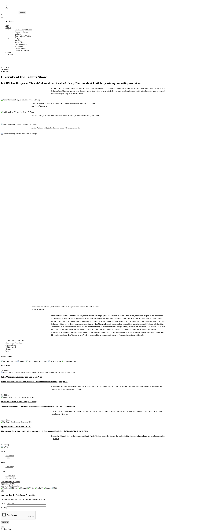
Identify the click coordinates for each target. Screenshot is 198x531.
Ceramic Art (19, 38)
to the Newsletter (10, 486)
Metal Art (18, 40)
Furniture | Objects (21, 32)
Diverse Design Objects (23, 30)
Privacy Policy (11, 478)
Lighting (18, 34)
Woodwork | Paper (21, 44)
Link (7, 351)
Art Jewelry (19, 46)
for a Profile (8, 484)
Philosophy (10, 456)
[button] (4, 529)
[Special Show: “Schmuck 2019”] (16, 422)
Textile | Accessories (22, 50)
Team (8, 458)
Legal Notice (10, 476)
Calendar (9, 52)
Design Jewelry (20, 48)
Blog (7, 26)
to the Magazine (10, 482)
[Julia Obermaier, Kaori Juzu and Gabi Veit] (38, 372)
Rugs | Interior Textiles (23, 36)
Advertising (10, 467)
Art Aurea (10, 21)
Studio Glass (19, 42)
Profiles (8, 28)
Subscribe (9, 54)
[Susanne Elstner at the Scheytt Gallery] (17, 397)
